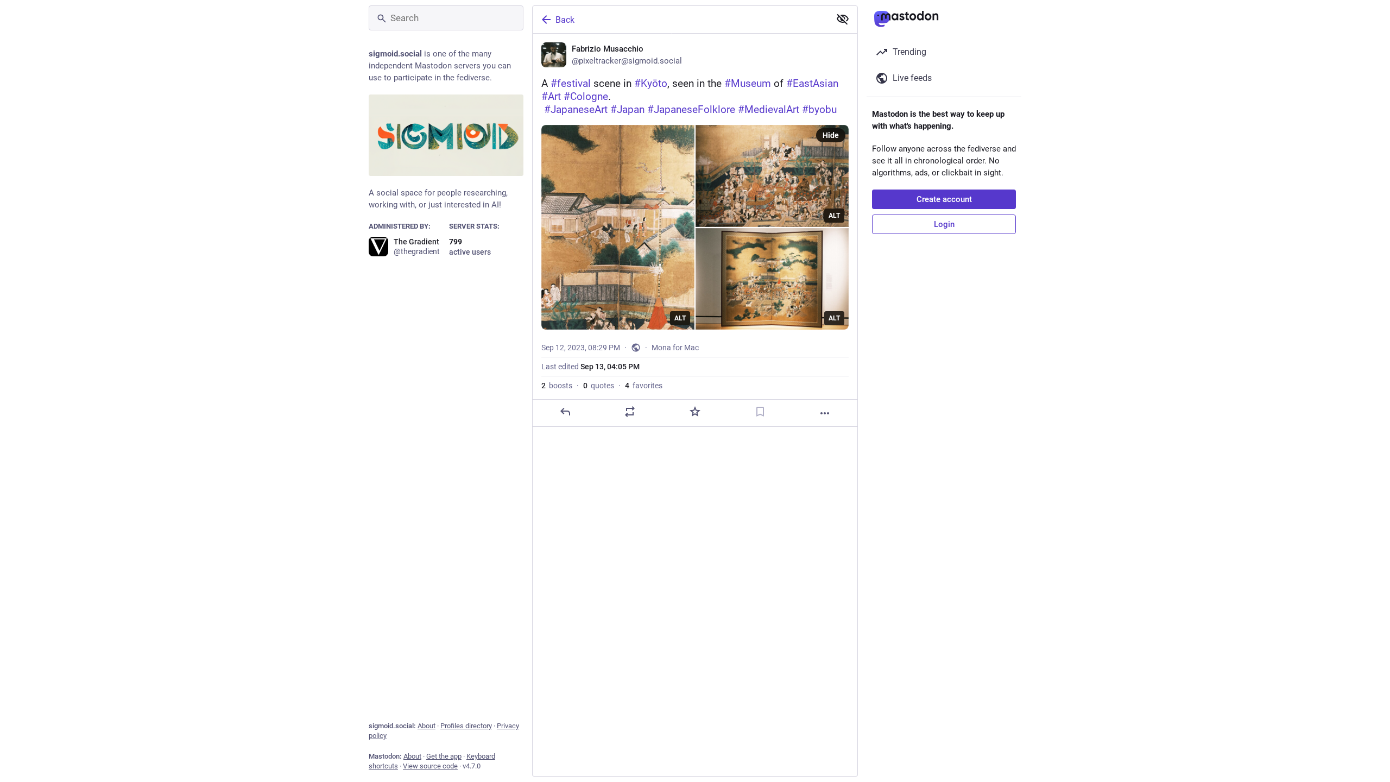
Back (564, 20)
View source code (430, 766)
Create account (944, 199)
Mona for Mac (675, 347)
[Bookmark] (760, 411)
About (426, 726)
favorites (643, 385)
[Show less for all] (842, 19)
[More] (824, 413)
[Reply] (565, 411)
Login (944, 224)
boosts (556, 385)
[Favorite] (695, 411)
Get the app (444, 756)
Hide (831, 135)
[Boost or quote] (629, 411)
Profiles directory (466, 726)
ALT (680, 318)
